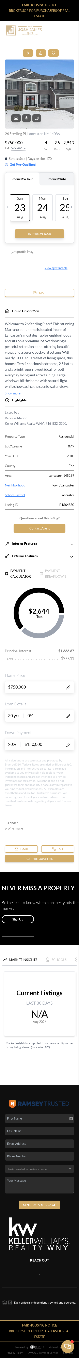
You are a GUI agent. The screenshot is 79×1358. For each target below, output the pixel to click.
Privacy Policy (14, 1352)
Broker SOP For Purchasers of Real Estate (39, 13)
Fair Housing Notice (39, 5)
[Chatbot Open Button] (67, 1346)
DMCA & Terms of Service (43, 1352)
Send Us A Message (39, 1204)
